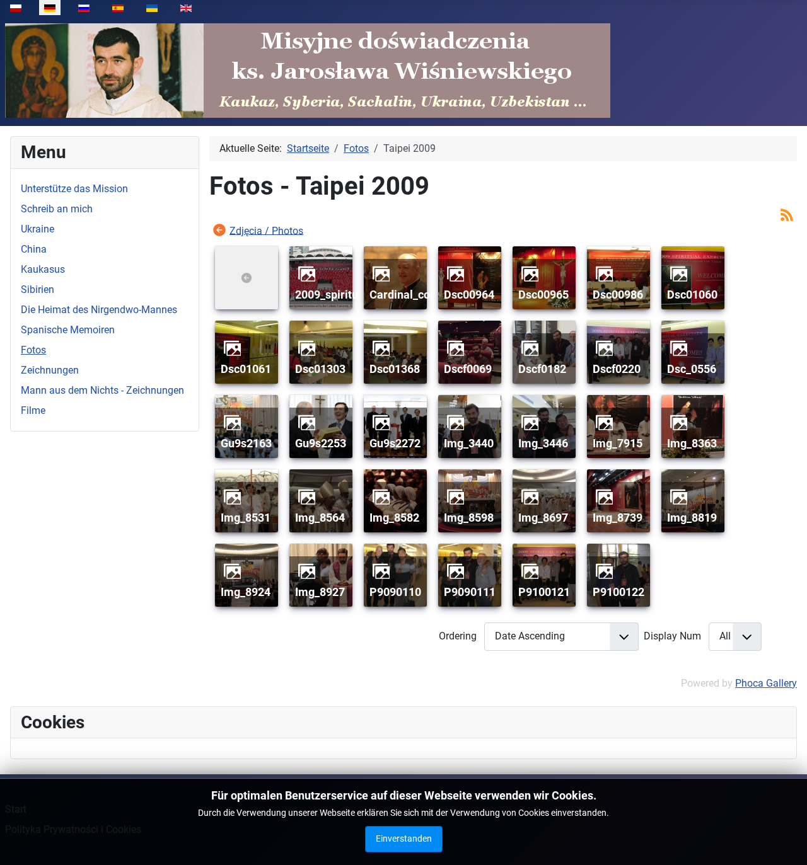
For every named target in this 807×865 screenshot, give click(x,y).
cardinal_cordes (411, 294)
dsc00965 (543, 294)
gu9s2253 (320, 443)
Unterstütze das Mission (74, 189)
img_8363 (692, 443)
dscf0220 (617, 368)
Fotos (33, 350)
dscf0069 (468, 368)
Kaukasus (43, 269)
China (34, 249)
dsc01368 (394, 368)
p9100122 (618, 592)
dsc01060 (692, 294)
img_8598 (469, 517)
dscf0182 (542, 368)
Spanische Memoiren (68, 330)
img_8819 (692, 517)
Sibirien (37, 289)
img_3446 (543, 443)
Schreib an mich (57, 209)
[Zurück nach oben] (785, 841)
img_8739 (617, 517)
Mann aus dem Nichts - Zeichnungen (102, 390)
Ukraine (37, 229)
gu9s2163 (246, 443)
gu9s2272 (395, 443)
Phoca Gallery (766, 683)
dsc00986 (618, 294)
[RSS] (787, 214)
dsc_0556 (691, 368)
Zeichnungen (50, 370)
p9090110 (395, 592)
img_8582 (394, 517)
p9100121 (544, 592)
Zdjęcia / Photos (266, 230)
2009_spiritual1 (334, 294)
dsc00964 (469, 294)
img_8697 (543, 517)
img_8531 (245, 517)
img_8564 (320, 517)
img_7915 (617, 443)
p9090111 (470, 592)
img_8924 (245, 592)
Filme (33, 410)
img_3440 (469, 443)
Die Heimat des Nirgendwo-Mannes (99, 310)
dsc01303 (320, 368)
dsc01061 (246, 368)
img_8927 (320, 592)
